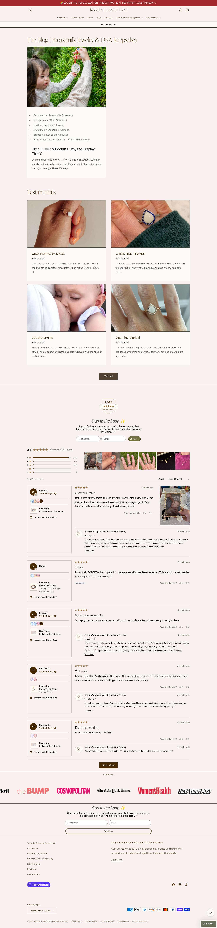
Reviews (31, 869)
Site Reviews (33, 864)
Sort (161, 479)
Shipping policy (123, 921)
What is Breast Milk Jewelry (41, 843)
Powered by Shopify (60, 921)
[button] (30, 10)
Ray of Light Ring (49, 588)
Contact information (140, 921)
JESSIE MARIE (42, 337)
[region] (137, 461)
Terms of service (107, 921)
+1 (41, 501)
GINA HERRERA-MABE (48, 253)
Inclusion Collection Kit (50, 634)
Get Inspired (33, 874)
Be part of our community (40, 858)
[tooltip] (35, 494)
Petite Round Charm (48, 691)
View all (108, 376)
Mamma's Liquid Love (43, 921)
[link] (21, 791)
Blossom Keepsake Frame (51, 511)
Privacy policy (91, 921)
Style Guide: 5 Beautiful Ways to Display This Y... (63, 151)
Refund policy (77, 921)
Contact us (32, 848)
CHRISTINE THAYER (130, 253)
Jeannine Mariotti (128, 337)
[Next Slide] (187, 461)
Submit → (134, 439)
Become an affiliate (37, 853)
